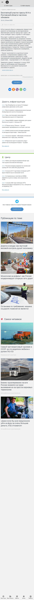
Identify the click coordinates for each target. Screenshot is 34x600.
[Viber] (17, 89)
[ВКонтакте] (9, 89)
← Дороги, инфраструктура (8, 9)
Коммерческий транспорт (8, 355)
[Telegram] (24, 89)
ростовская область (15, 75)
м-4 (9, 75)
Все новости (5, 146)
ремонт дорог (4, 75)
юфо (21, 75)
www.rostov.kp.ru (7, 70)
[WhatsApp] (20, 89)
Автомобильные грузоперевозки (10, 393)
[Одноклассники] (13, 89)
